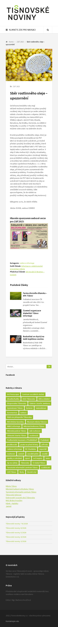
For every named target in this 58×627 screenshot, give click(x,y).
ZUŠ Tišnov (11, 472)
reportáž (43, 449)
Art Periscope (13, 394)
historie (29, 408)
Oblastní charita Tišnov (16, 435)
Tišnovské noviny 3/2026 (16, 541)
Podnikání (45, 440)
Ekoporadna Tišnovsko (16, 403)
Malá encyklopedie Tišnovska (19, 417)
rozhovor (11, 453)
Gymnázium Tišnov (15, 408)
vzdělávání (45, 467)
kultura (23, 412)
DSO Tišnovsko (29, 399)
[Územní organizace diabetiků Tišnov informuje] (15, 313)
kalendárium (41, 408)
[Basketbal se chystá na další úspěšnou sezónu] (15, 339)
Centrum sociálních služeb (33, 394)
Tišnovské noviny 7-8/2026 (17, 523)
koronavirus (12, 412)
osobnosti (34, 435)
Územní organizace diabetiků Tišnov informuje (32, 313)
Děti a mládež (44, 399)
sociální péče (32, 453)
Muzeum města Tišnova (37, 421)
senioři (21, 453)
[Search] (48, 29)
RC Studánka (30, 449)
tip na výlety (12, 463)
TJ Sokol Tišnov (39, 463)
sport (27, 458)
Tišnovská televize (13, 494)
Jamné (8, 506)
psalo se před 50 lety (29, 444)
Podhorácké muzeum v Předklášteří (22, 440)
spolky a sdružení (14, 458)
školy (22, 472)
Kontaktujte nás (12, 621)
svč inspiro (37, 458)
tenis (48, 458)
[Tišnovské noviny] (28, 20)
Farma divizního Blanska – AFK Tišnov (35, 294)
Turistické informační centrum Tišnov (22, 467)
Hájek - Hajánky (12, 503)
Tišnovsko (25, 463)
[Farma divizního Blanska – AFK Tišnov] (15, 296)
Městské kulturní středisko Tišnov (20, 489)
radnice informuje (27, 263)
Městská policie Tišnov (16, 431)
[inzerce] (29, 248)
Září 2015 (16, 86)
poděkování (12, 444)
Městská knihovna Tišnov (34, 426)
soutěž (44, 453)
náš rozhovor (34, 431)
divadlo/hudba (13, 399)
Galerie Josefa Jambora (40, 403)
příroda (45, 444)
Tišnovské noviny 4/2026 (16, 537)
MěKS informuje (13, 426)
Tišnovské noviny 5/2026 (16, 532)
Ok (49, 366)
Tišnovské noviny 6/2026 (16, 528)
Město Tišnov (11, 486)
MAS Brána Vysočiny (15, 421)
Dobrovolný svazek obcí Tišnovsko (20, 497)
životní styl (31, 472)
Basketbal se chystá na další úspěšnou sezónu (33, 337)
